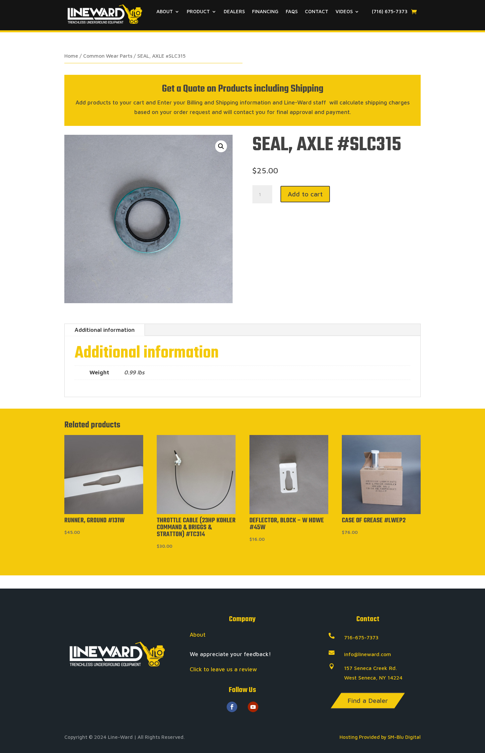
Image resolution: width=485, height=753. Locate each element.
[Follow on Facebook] (232, 707)
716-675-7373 (361, 637)
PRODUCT (198, 11)
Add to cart (305, 194)
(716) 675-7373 (389, 11)
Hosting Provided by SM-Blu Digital (380, 737)
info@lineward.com (367, 654)
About (198, 634)
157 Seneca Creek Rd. (370, 668)
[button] (221, 146)
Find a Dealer (367, 700)
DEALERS (234, 11)
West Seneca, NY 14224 (373, 678)
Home (71, 56)
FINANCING (265, 11)
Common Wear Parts (107, 56)
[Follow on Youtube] (253, 707)
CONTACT (316, 11)
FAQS (292, 11)
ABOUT (164, 11)
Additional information (105, 330)
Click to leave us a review (223, 669)
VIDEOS (344, 11)
